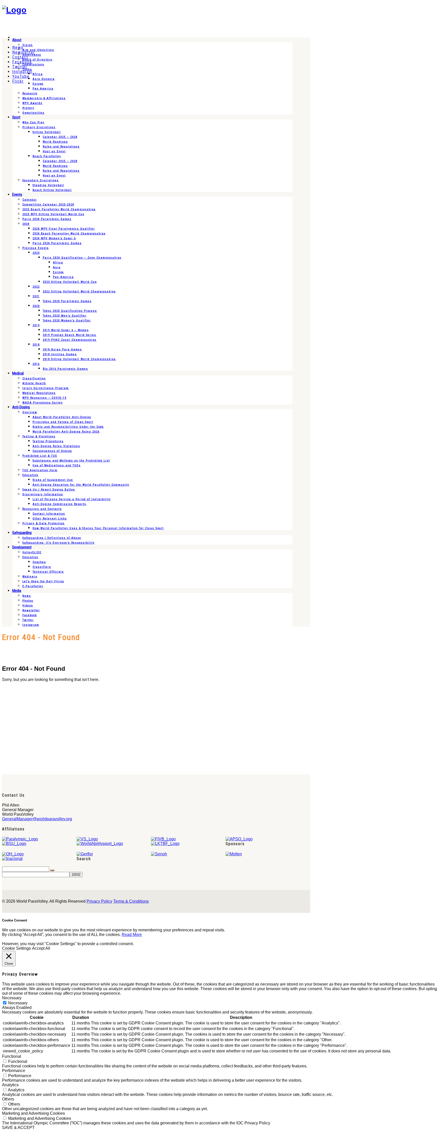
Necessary (18, 1003)
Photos (27, 600)
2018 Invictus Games (60, 354)
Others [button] (8, 1099)
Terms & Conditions (131, 901)
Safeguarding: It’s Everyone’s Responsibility (58, 542)
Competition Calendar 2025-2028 (48, 204)
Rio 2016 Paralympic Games (65, 368)
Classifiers (42, 567)
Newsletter (31, 610)
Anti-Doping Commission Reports (59, 504)
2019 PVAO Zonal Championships (70, 339)
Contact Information (49, 513)
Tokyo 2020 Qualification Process (70, 310)
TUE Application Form (40, 470)
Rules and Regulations (61, 146)
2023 (36, 253)
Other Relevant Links (50, 518)
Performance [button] (13, 1070)
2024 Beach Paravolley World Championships (69, 233)
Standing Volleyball (48, 185)
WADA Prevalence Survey (42, 402)
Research (29, 93)
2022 (36, 286)
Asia (57, 267)
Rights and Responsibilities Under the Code (68, 426)
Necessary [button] (11, 998)
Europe (38, 83)
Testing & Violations (39, 436)
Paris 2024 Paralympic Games (47, 219)
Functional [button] (11, 1056)
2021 (36, 296)
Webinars (29, 576)
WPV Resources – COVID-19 (44, 397)
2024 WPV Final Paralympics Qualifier (64, 228)
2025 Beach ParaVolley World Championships (59, 209)
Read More (132, 934)
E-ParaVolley (32, 586)
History (28, 108)
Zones (27, 69)
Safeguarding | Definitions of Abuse (51, 538)
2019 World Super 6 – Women (66, 330)
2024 (26, 224)
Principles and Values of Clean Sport (63, 422)
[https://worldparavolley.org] (14, 9)
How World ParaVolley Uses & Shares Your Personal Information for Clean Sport (98, 528)
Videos (27, 605)
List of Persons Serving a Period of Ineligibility (72, 499)
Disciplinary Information (42, 494)
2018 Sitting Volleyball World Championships (79, 359)
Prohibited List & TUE (39, 455)
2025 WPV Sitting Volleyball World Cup (53, 214)
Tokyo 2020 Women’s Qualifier (67, 320)
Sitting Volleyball (47, 132)
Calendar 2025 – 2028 (60, 137)
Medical (18, 373)
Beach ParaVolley (47, 156)
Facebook (29, 615)
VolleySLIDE (32, 552)
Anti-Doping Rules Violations (56, 446)
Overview (29, 412)
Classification (34, 378)
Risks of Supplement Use (53, 480)
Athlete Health (34, 383)
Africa (38, 74)
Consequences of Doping (52, 451)
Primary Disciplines (39, 127)
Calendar (29, 199)
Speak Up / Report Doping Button (48, 489)
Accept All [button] (41, 948)
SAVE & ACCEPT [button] (18, 1127)
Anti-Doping (21, 407)
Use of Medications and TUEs (57, 465)
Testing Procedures (48, 441)
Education (30, 475)
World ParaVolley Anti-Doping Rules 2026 (66, 431)
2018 (36, 344)
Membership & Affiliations (44, 98)
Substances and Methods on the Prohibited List (71, 460)
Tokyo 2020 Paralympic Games (67, 301)
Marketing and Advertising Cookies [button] (33, 1113)
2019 (36, 325)
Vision (27, 45)
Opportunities (33, 112)
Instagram (30, 625)
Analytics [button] (10, 1085)
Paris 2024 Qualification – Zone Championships (82, 257)
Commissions (33, 64)
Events (17, 194)
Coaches (39, 562)
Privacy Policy (99, 901)
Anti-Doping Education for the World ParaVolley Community (81, 484)
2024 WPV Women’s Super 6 (54, 238)
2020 (36, 306)
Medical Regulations (39, 393)
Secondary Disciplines (40, 180)
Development (22, 547)
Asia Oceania (44, 79)
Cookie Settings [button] (16, 948)
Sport (16, 117)
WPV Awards (32, 103)
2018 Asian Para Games (62, 349)
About (16, 40)
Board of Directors (37, 59)
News (26, 596)
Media (16, 590)
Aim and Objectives (38, 50)
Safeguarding (22, 532)
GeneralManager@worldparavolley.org (37, 819)
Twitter (28, 620)
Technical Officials (48, 571)
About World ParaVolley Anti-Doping (62, 417)
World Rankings (55, 141)
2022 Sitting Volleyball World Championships (79, 291)
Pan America (43, 88)
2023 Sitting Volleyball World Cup (70, 282)
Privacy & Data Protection (43, 523)
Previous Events (35, 248)
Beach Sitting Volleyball (52, 190)
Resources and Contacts (42, 509)
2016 (36, 364)
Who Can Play (33, 122)
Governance (31, 54)
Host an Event (54, 151)
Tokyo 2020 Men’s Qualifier (65, 315)
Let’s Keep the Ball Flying (43, 581)
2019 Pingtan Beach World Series (69, 335)
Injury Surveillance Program (45, 388)
